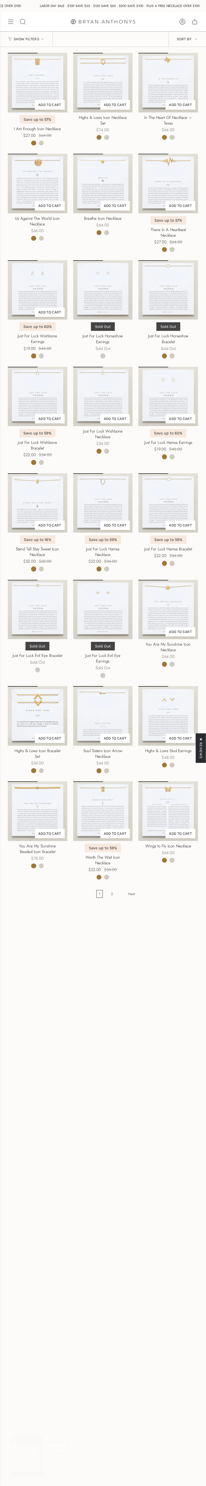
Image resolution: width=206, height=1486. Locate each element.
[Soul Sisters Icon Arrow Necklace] (103, 716)
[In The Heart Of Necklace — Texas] (168, 82)
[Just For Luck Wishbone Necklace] (103, 396)
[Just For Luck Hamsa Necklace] (103, 503)
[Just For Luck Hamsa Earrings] (168, 396)
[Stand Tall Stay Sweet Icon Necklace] (37, 503)
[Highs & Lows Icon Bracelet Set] (37, 716)
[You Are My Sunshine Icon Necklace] (168, 609)
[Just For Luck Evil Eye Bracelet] (37, 609)
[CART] (195, 22)
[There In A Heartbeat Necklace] (168, 183)
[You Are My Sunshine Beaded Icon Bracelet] (37, 811)
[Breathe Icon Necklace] (103, 183)
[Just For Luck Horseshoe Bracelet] (168, 290)
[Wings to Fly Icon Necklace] (168, 811)
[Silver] (41, 143)
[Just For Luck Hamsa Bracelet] (168, 503)
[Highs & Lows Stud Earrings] (168, 716)
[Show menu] (10, 22)
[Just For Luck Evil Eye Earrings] (103, 609)
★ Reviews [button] (201, 748)
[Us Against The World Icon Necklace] (37, 183)
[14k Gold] (33, 143)
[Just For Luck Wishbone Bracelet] (37, 396)
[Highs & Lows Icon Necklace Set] (103, 82)
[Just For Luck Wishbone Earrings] (37, 290)
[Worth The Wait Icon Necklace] (103, 811)
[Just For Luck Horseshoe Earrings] (103, 290)
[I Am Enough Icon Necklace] (37, 82)
